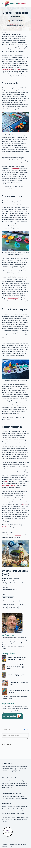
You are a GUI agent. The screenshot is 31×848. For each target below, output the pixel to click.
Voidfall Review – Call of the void (19, 683)
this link (18, 535)
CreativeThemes (7, 846)
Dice (5, 607)
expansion (25, 504)
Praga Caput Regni (8, 485)
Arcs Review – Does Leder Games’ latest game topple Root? (16, 667)
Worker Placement (9, 604)
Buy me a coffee (9, 716)
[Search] (28, 4)
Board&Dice (5, 527)
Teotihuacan (14, 168)
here (6, 481)
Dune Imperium (13, 298)
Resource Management (10, 601)
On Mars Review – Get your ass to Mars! (19, 691)
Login (27, 729)
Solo (22, 601)
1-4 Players (21, 604)
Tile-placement (8, 597)
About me (5, 787)
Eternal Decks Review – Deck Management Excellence (17, 658)
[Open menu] (3, 700)
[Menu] (2, 3)
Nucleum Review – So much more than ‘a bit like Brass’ (16, 675)
